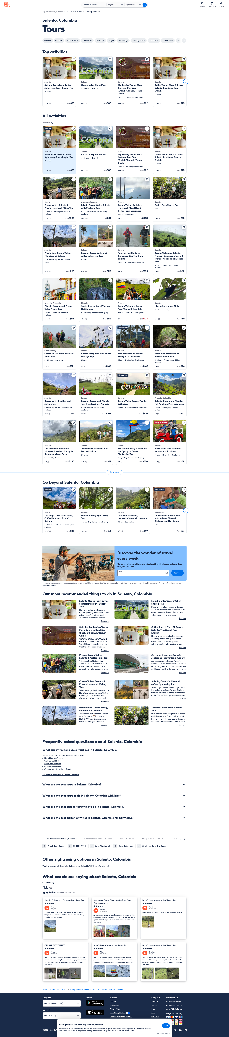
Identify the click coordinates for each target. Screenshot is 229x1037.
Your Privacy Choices (117, 1013)
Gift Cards (155, 1017)
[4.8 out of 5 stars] (49, 892)
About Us (155, 1001)
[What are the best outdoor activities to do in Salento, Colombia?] (184, 806)
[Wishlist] (202, 3)
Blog (153, 1009)
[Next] (185, 81)
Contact (113, 1001)
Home (44, 989)
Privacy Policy (115, 1009)
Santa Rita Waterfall (52, 764)
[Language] (212, 3)
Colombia (54, 989)
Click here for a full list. (99, 866)
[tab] (61, 839)
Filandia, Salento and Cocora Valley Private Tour (64, 900)
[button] (59, 81)
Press (153, 1013)
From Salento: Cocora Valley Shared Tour (159, 900)
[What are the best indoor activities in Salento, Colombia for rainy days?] (184, 817)
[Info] (52, 123)
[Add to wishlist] (73, 59)
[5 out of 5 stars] (65, 904)
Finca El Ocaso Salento (53, 758)
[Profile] (221, 3)
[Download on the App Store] (95, 1012)
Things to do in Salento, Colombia (84, 989)
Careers (154, 1005)
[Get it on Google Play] (95, 1003)
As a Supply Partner (173, 1001)
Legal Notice (114, 1005)
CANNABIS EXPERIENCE (54, 945)
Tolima (64, 989)
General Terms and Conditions (121, 1017)
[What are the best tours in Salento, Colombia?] (184, 784)
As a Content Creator (174, 1005)
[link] (59, 81)
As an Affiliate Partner (174, 1009)
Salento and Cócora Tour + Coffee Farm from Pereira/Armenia (112, 901)
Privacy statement (49, 585)
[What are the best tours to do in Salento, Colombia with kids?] (184, 795)
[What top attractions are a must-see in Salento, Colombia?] (184, 749)
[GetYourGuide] (7, 5)
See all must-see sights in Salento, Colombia (60, 775)
